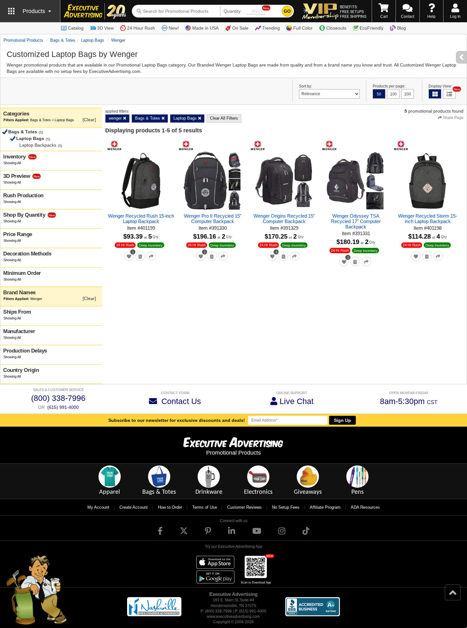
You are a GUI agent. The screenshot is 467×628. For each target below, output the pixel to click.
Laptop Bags (92, 40)
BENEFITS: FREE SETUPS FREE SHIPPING (353, 11)
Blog (401, 28)
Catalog (76, 28)
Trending (271, 28)
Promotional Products (23, 40)
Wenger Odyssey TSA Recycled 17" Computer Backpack (356, 221)
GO (287, 11)
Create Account (133, 507)
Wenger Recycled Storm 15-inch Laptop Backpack (427, 218)
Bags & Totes (62, 40)
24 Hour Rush (141, 28)
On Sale (240, 28)
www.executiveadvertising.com (233, 616)
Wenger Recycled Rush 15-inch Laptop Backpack (141, 218)
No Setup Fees (286, 507)
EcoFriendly (371, 28)
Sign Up (342, 420)
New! (174, 28)
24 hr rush (125, 245)
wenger (118, 40)
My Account (98, 507)
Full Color (303, 28)
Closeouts (336, 28)
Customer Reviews (244, 507)
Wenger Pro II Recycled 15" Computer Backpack (212, 218)
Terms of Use (204, 507)
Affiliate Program (325, 507)
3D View (105, 28)
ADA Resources (365, 507)
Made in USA (205, 28)
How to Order (170, 507)
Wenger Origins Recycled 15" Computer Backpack (284, 218)
